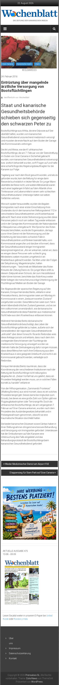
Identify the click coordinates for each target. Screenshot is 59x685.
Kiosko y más (21, 619)
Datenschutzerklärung (20, 653)
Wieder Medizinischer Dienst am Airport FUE (27, 464)
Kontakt (13, 658)
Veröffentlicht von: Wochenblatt (16, 97)
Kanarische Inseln (24, 64)
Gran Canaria (7, 64)
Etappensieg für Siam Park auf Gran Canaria (32, 472)
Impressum (14, 648)
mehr (37, 64)
